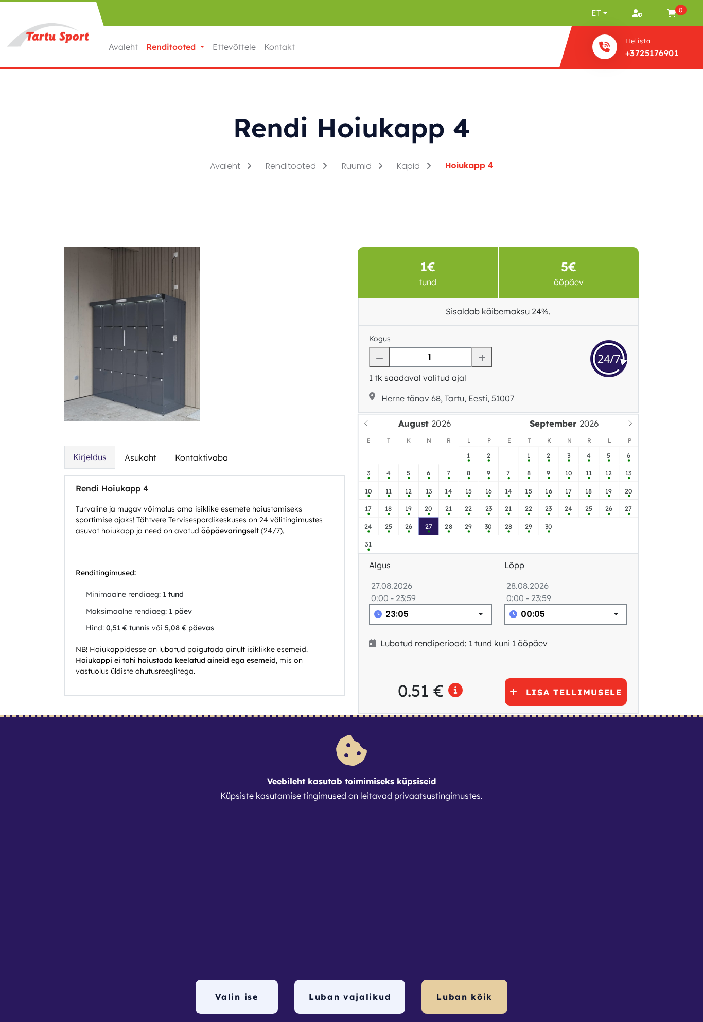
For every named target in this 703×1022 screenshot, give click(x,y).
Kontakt (279, 47)
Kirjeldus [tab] (90, 457)
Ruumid (358, 166)
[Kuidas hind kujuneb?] (456, 690)
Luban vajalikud (350, 997)
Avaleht (123, 47)
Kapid (409, 166)
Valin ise (236, 997)
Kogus (380, 338)
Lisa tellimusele (574, 692)
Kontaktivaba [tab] (201, 457)
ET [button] (596, 13)
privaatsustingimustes (437, 795)
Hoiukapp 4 (469, 165)
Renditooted (292, 166)
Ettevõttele (234, 47)
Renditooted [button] (172, 47)
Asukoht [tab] (140, 457)
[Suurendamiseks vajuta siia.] (132, 333)
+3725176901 (651, 53)
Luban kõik (464, 997)
